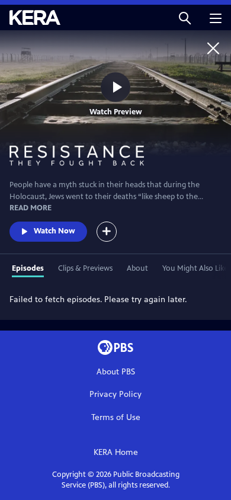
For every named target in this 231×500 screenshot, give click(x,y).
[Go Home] (213, 48)
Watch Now (54, 231)
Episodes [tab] (28, 268)
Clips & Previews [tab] (85, 268)
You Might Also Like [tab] (195, 268)
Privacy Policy (115, 394)
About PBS (116, 372)
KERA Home (116, 452)
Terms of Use (115, 417)
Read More (30, 208)
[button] (184, 17)
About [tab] (137, 268)
